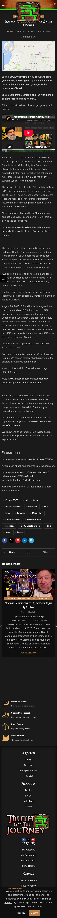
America (11, 598)
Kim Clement (38, 598)
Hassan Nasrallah (13, 506)
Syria (7, 532)
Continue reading (28, 653)
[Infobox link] (28, 704)
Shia (49, 526)
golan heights (31, 500)
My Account (28, 849)
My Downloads (28, 855)
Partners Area (28, 860)
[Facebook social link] (4, 540)
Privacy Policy (28, 885)
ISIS (46, 506)
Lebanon (21, 513)
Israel (7, 513)
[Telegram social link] (31, 540)
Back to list (28, 552)
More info (21, 913)
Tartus (20, 532)
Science (28, 765)
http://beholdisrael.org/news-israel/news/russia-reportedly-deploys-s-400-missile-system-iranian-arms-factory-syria (27, 421)
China (18, 598)
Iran (23, 598)
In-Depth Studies (28, 770)
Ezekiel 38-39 (11, 500)
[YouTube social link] (33, 840)
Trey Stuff (28, 775)
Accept (34, 913)
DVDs (28, 795)
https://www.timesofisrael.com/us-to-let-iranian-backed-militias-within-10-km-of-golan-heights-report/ (26, 231)
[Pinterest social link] (18, 540)
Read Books (28, 866)
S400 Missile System (30, 526)
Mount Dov (37, 513)
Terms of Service (28, 880)
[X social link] (11, 540)
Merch (28, 806)
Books (28, 790)
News (46, 598)
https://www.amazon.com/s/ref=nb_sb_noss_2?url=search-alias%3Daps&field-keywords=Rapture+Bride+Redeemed (26, 476)
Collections (28, 801)
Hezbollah (32, 506)
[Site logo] (28, 11)
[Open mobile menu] (3, 4)
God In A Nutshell (16, 31)
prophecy (9, 526)
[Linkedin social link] (24, 540)
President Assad (34, 519)
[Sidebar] (3, 278)
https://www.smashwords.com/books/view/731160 (27, 459)
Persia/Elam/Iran (12, 519)
